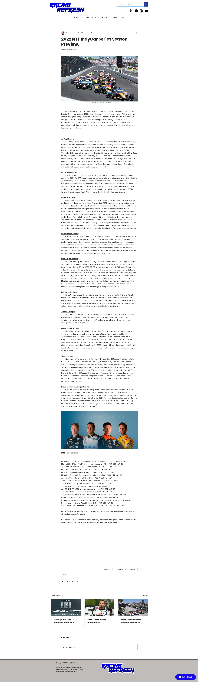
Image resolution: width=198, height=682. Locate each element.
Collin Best (107, 569)
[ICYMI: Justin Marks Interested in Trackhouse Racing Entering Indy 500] (99, 607)
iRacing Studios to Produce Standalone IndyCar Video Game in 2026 (65, 621)
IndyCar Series (121, 569)
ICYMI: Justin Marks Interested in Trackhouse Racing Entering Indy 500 (96, 621)
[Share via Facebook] (62, 581)
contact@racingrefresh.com (72, 667)
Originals (133, 569)
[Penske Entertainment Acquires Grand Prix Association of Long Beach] (133, 607)
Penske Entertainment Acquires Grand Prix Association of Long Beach (131, 621)
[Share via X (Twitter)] (67, 581)
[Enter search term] (146, 4)
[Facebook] (136, 11)
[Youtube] (146, 11)
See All (145, 595)
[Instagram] (141, 11)
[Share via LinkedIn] (72, 581)
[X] (131, 11)
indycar (64, 574)
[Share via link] (77, 581)
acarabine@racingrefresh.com (66, 671)
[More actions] (136, 33)
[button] (95, 17)
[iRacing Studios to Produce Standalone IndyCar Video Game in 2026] (66, 607)
